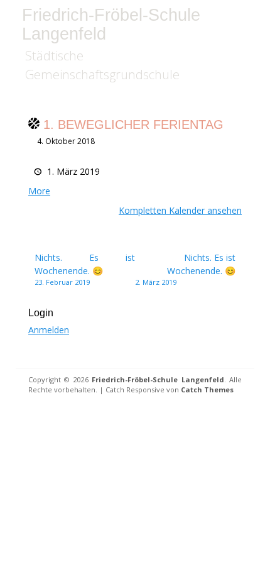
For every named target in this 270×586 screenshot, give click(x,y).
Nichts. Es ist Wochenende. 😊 (85, 269)
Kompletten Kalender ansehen (180, 210)
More (39, 191)
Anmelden (48, 330)
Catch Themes (207, 389)
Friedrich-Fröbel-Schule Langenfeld (111, 24)
